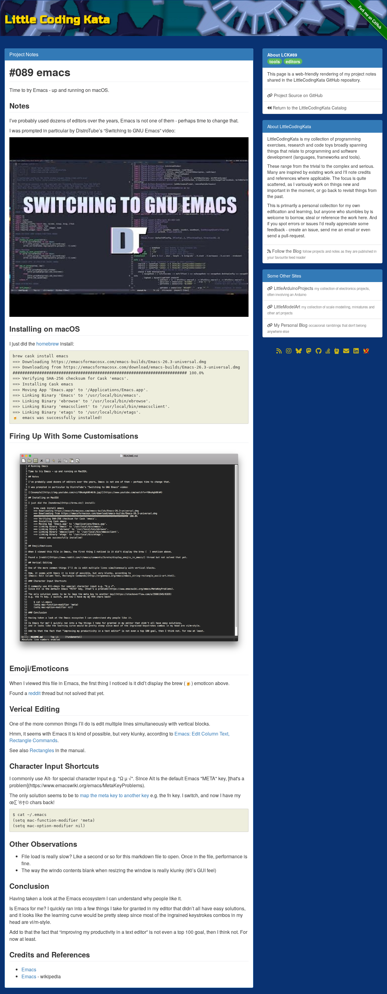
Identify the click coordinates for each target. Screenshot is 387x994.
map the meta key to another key (114, 795)
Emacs (28, 969)
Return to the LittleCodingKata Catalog (309, 108)
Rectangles (42, 750)
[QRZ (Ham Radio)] (336, 351)
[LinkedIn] (356, 351)
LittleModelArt (320, 309)
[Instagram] (289, 351)
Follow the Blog (321, 254)
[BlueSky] (298, 351)
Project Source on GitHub (298, 95)
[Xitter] (366, 351)
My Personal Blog (316, 328)
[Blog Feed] (279, 351)
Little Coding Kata (57, 18)
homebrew (47, 343)
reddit (34, 693)
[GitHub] (318, 351)
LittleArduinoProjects (318, 291)
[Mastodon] (309, 351)
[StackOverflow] (327, 351)
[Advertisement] (322, 397)
